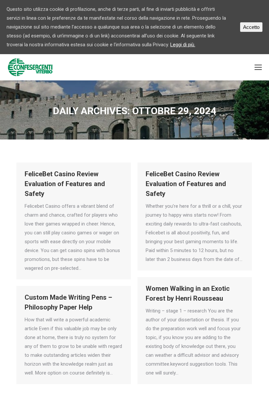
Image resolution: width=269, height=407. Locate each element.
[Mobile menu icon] (258, 67)
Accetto (251, 27)
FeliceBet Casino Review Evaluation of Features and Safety (65, 184)
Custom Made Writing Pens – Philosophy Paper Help (68, 302)
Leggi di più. (182, 45)
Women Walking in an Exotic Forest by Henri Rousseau (188, 293)
